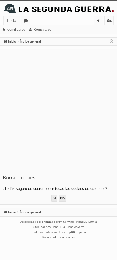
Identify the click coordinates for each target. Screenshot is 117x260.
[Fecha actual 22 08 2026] (111, 41)
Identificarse (16, 30)
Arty (48, 226)
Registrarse (42, 30)
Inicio (11, 20)
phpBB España (76, 232)
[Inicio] (58, 8)
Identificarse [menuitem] (99, 21)
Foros (27, 21)
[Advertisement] (58, 112)
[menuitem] (49, 237)
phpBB (46, 221)
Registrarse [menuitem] (110, 21)
